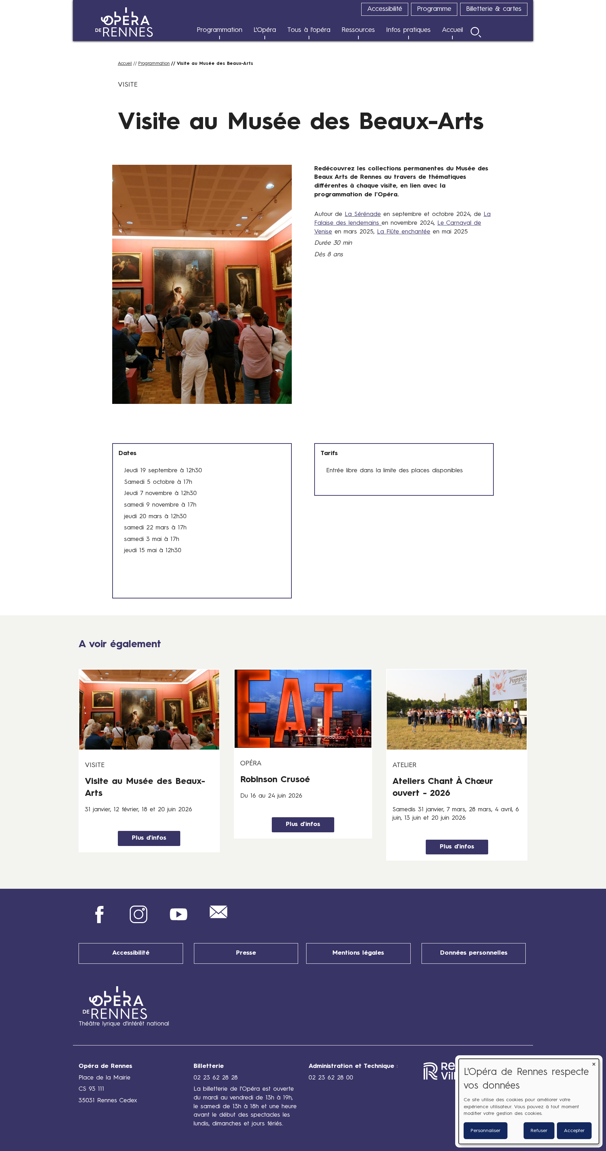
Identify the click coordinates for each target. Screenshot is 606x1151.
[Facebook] (99, 922)
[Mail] (218, 917)
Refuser (539, 1130)
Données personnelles (473, 953)
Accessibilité (130, 953)
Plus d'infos (149, 838)
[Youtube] (178, 922)
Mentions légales (358, 953)
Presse (246, 953)
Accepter (574, 1130)
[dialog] (529, 1101)
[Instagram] (139, 922)
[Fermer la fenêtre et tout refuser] (593, 1063)
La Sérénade (363, 214)
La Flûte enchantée (403, 232)
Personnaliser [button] (485, 1130)
